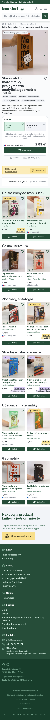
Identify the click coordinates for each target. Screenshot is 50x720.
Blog (4, 610)
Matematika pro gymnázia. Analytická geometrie (12, 488)
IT (28, 715)
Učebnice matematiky (19, 405)
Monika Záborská (9, 385)
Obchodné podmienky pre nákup (25, 691)
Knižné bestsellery (11, 555)
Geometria (10, 458)
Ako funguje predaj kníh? (14, 578)
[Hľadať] (45, 16)
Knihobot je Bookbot (25, 708)
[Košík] (41, 8)
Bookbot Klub (9, 628)
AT (9, 715)
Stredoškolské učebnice (21, 352)
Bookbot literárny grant (14, 624)
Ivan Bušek (7, 93)
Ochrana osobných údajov (25, 699)
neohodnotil (11, 172)
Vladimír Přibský (8, 279)
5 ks (26, 134)
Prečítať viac (7, 113)
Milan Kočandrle (8, 491)
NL (32, 715)
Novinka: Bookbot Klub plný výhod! (17, 2)
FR (36, 715)
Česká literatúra (15, 246)
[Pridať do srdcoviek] (45, 78)
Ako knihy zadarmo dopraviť (16, 574)
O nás (5, 614)
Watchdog (7, 558)
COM (19, 715)
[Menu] (45, 8)
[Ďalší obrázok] (44, 54)
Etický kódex (25, 704)
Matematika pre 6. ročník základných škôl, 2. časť (13, 435)
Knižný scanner (9, 586)
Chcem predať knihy (12, 570)
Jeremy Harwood (9, 330)
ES (24, 715)
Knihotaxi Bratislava (12, 582)
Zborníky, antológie (17, 299)
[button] (25, 52)
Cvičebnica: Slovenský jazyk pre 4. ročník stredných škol (12, 382)
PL (45, 715)
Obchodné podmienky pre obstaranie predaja (25, 695)
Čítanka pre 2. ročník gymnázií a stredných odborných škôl (37, 382)
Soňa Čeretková (8, 438)
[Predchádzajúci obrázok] (5, 54)
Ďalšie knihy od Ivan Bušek (23, 193)
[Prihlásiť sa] (36, 8)
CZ (5, 715)
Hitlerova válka (9, 327)
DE (14, 715)
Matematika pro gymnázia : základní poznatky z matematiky (38, 223)
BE (40, 715)
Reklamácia (8, 598)
